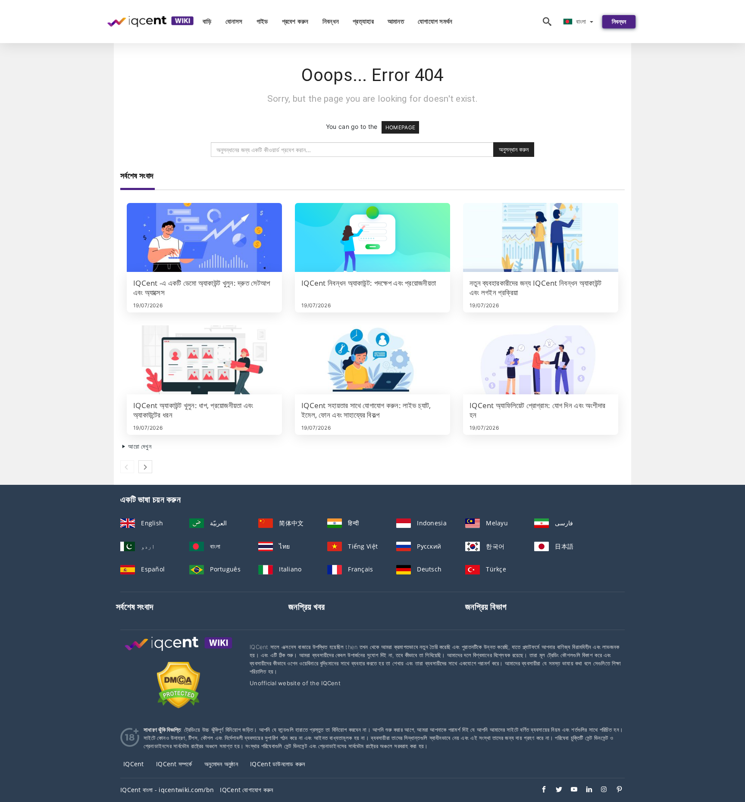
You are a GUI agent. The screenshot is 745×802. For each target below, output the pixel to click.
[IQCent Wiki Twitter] (554, 790)
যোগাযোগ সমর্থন (435, 21)
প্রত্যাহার (363, 21)
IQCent (133, 764)
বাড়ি (207, 21)
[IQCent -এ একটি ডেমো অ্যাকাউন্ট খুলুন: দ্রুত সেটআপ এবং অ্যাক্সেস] (204, 237)
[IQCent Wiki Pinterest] (615, 790)
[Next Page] (145, 466)
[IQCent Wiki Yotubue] (569, 790)
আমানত (396, 21)
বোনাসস (234, 21)
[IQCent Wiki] (178, 652)
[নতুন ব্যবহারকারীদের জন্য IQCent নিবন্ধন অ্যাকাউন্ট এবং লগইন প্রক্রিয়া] (540, 237)
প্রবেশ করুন (295, 21)
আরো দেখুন (138, 446)
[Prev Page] (127, 466)
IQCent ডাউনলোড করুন (277, 764)
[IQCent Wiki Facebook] (539, 790)
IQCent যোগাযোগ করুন (246, 790)
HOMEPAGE (400, 127)
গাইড (262, 21)
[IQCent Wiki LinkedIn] (584, 790)
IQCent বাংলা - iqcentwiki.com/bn (167, 790)
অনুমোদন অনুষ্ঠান (221, 764)
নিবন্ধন (330, 21)
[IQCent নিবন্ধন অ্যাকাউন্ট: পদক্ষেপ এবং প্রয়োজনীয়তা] (372, 237)
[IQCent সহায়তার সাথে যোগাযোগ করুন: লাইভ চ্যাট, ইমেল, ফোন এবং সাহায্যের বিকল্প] (372, 359)
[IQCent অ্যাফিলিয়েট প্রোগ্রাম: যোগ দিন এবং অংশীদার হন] (540, 359)
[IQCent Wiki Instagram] (599, 790)
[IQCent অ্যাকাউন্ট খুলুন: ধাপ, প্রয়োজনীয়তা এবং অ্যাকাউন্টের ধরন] (204, 359)
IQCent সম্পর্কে (174, 764)
